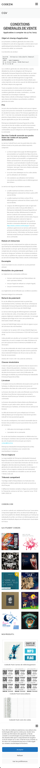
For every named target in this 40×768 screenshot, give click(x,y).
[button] (37, 726)
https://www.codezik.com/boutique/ (18, 226)
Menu (36, 4)
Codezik (7, 4)
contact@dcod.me (7, 443)
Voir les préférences (20, 761)
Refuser (20, 755)
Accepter (20, 749)
